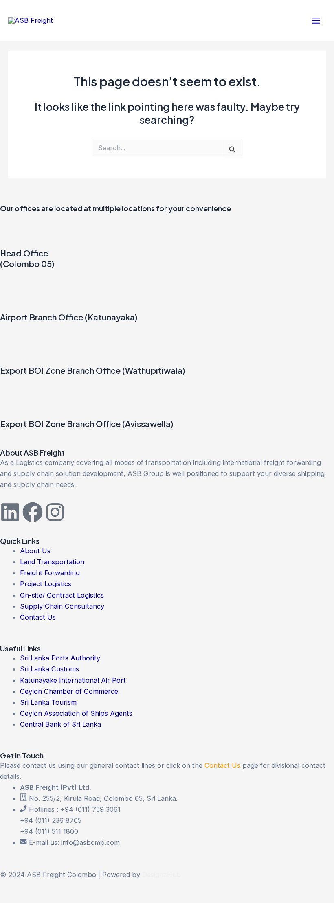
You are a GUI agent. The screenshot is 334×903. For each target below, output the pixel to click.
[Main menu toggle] (315, 20)
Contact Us (222, 765)
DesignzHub (161, 874)
